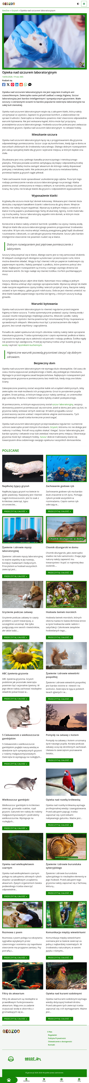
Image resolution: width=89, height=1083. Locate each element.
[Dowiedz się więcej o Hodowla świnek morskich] (66, 594)
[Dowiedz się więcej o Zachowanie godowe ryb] (66, 468)
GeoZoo (5, 10)
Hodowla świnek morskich (61, 612)
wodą (5, 345)
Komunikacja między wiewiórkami (65, 932)
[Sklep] (44, 1079)
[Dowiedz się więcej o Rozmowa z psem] (22, 914)
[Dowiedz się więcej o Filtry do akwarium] (22, 975)
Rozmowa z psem (12, 932)
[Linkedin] (16, 84)
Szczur (43, 436)
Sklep (44, 1081)
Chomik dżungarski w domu (62, 547)
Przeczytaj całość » (15, 511)
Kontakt (51, 1045)
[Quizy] (61, 1079)
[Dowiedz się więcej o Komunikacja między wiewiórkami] (66, 914)
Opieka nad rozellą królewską (63, 799)
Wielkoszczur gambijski (15, 799)
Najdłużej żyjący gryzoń (15, 486)
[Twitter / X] (8, 84)
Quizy (61, 1081)
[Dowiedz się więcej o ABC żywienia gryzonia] (22, 655)
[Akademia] (26, 1079)
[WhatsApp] (25, 84)
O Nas (49, 1032)
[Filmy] (79, 1079)
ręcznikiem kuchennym (30, 345)
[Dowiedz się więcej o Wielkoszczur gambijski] (22, 781)
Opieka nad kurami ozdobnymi (64, 993)
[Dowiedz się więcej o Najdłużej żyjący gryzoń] (22, 468)
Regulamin (52, 1035)
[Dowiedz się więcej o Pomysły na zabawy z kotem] (66, 717)
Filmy (79, 1081)
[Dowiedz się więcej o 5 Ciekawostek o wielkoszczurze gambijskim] (22, 717)
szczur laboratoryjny (62, 404)
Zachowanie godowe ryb (60, 486)
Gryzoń (15, 10)
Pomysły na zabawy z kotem (62, 734)
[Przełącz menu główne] (84, 4)
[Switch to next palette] (78, 4)
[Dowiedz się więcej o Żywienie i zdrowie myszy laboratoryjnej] (22, 529)
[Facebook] (3, 84)
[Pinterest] (12, 84)
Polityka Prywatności (57, 1038)
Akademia (26, 1081)
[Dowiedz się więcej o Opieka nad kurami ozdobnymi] (66, 975)
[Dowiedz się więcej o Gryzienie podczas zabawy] (22, 594)
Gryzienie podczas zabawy (17, 612)
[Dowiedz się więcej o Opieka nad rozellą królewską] (66, 781)
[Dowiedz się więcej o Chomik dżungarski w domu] (66, 529)
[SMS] (29, 84)
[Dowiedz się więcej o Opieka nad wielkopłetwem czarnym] (22, 846)
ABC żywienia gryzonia (15, 673)
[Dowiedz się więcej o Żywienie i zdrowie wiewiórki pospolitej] (66, 655)
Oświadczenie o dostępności (60, 1041)
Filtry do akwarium (13, 993)
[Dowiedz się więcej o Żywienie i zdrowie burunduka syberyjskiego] (66, 846)
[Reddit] (21, 84)
